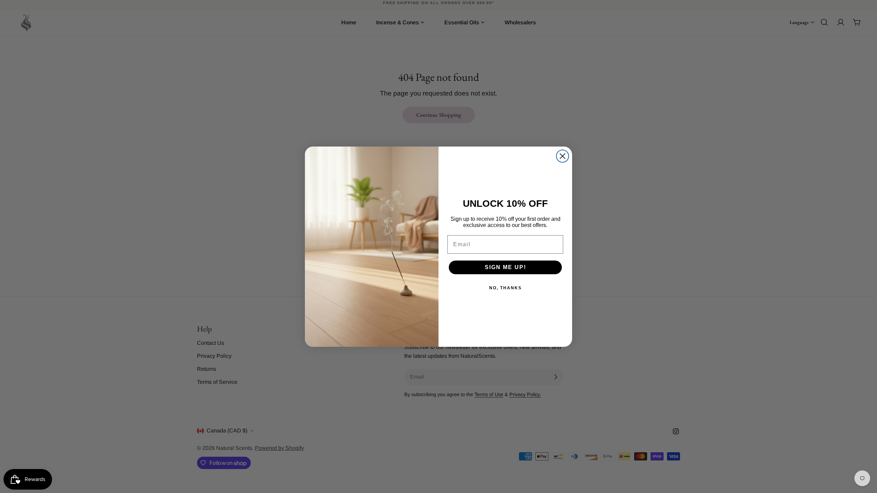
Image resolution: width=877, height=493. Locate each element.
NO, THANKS (505, 288)
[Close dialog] (562, 156)
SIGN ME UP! (505, 267)
